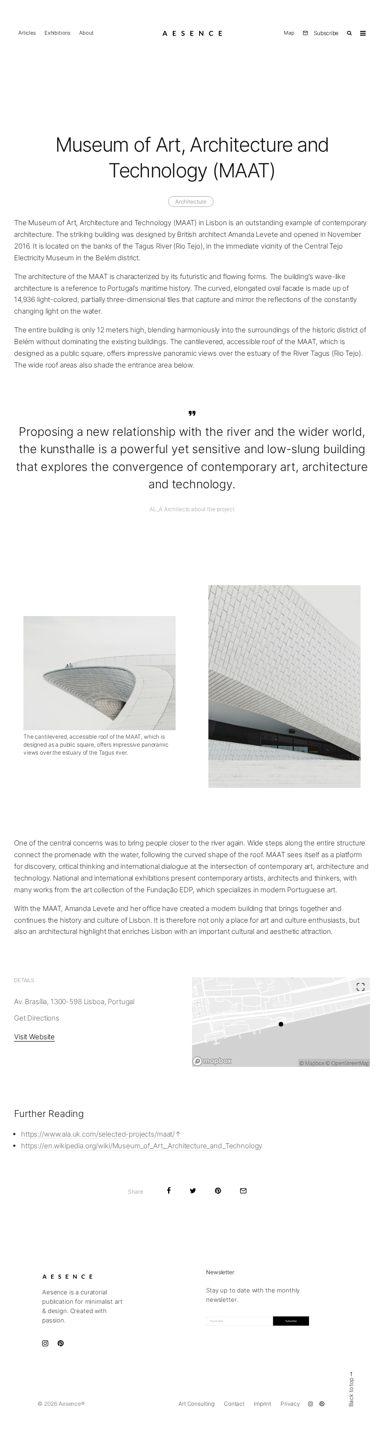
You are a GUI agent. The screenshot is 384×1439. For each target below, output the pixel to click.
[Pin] (218, 1190)
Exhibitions (57, 33)
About (86, 33)
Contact (234, 1403)
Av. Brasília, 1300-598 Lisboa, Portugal (74, 1001)
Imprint (262, 1403)
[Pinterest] (321, 1404)
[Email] (243, 1190)
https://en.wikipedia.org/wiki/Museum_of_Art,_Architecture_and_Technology (141, 1145)
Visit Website (34, 1036)
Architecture (191, 201)
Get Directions (36, 1017)
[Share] (169, 1190)
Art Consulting (196, 1403)
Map (289, 33)
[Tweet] (193, 1190)
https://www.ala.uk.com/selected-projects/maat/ (98, 1134)
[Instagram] (310, 1404)
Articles (27, 33)
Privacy (290, 1403)
